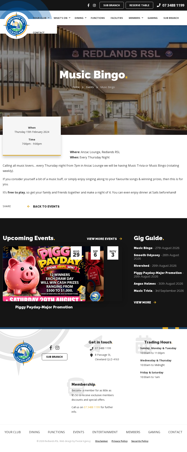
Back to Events (46, 206)
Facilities (117, 18)
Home (76, 87)
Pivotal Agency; (83, 441)
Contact (39, 32)
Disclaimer (101, 441)
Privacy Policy (120, 441)
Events (90, 87)
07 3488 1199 (103, 348)
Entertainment (105, 432)
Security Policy (139, 441)
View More (143, 302)
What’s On (60, 18)
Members (134, 18)
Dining (79, 18)
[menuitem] (40, 18)
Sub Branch (111, 5)
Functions (98, 18)
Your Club (39, 18)
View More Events (102, 239)
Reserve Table (139, 5)
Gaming (153, 18)
